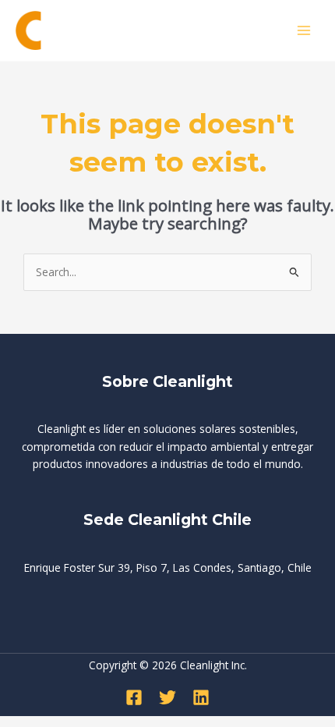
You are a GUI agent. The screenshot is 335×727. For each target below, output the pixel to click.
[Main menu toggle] (304, 31)
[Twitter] (167, 697)
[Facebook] (134, 697)
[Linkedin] (201, 697)
